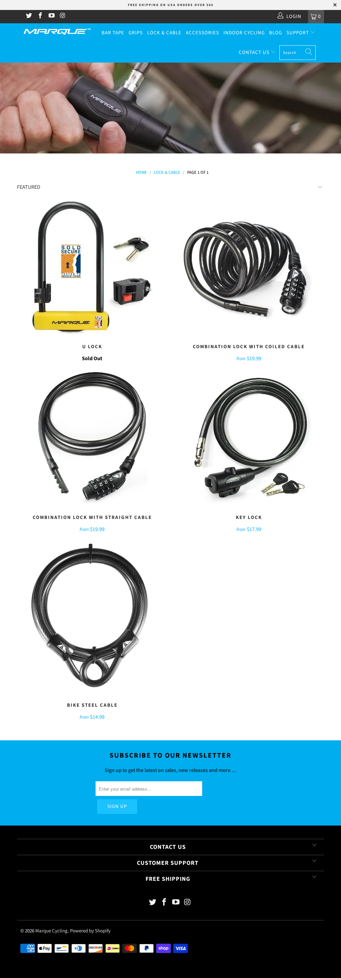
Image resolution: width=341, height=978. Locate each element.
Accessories (202, 32)
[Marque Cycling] (57, 31)
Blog (275, 32)
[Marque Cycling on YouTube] (51, 16)
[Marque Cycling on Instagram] (62, 16)
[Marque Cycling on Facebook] (39, 16)
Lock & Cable (164, 32)
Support (298, 32)
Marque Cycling (51, 930)
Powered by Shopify (90, 930)
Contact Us (255, 52)
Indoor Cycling (244, 32)
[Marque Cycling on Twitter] (28, 16)
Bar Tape (113, 32)
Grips (136, 32)
